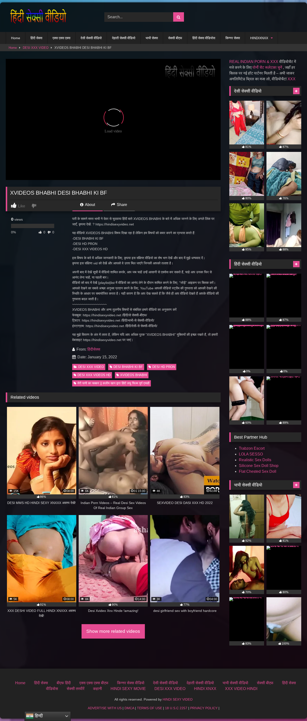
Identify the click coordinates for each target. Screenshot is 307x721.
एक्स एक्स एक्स (61, 38)
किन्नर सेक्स (232, 38)
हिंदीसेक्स (93, 349)
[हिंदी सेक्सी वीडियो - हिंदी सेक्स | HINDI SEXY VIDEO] (37, 17)
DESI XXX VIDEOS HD (94, 375)
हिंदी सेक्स (36, 38)
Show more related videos (113, 631)
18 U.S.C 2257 (176, 708)
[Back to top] (292, 706)
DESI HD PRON (163, 367)
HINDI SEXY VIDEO (178, 699)
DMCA (129, 708)
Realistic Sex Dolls (255, 460)
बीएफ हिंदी (64, 683)
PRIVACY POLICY (204, 708)
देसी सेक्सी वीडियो (91, 38)
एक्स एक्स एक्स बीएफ (93, 683)
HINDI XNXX (205, 689)
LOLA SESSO (251, 454)
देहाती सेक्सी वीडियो (123, 38)
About (89, 205)
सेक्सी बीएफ (175, 38)
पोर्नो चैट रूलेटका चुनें (267, 67)
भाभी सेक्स (152, 38)
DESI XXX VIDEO (35, 48)
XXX (291, 79)
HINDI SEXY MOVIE (128, 689)
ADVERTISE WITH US (105, 708)
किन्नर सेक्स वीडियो (130, 683)
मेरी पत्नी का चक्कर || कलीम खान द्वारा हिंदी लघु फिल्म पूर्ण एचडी (113, 383)
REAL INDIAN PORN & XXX (253, 62)
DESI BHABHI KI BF (128, 367)
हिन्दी (38, 715)
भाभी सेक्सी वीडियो (235, 683)
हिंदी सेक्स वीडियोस (203, 38)
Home (15, 38)
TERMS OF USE (149, 708)
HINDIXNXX (259, 38)
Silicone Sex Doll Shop (258, 466)
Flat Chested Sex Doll (257, 471)
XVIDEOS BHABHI (133, 375)
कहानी (97, 689)
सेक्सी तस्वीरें (75, 689)
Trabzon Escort (252, 448)
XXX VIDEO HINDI (241, 689)
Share (121, 205)
